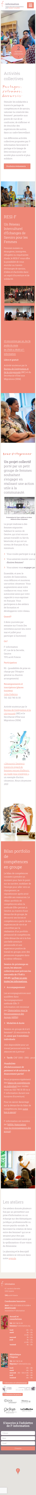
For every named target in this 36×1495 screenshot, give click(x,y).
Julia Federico (11, 694)
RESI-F (10, 216)
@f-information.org (20, 1326)
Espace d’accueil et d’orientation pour (15, 7)
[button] (18, 1471)
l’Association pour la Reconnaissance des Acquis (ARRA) (16, 1013)
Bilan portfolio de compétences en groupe (17, 859)
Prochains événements (16, 166)
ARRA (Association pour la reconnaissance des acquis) (17, 1128)
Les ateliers (13, 1202)
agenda (12, 1258)
